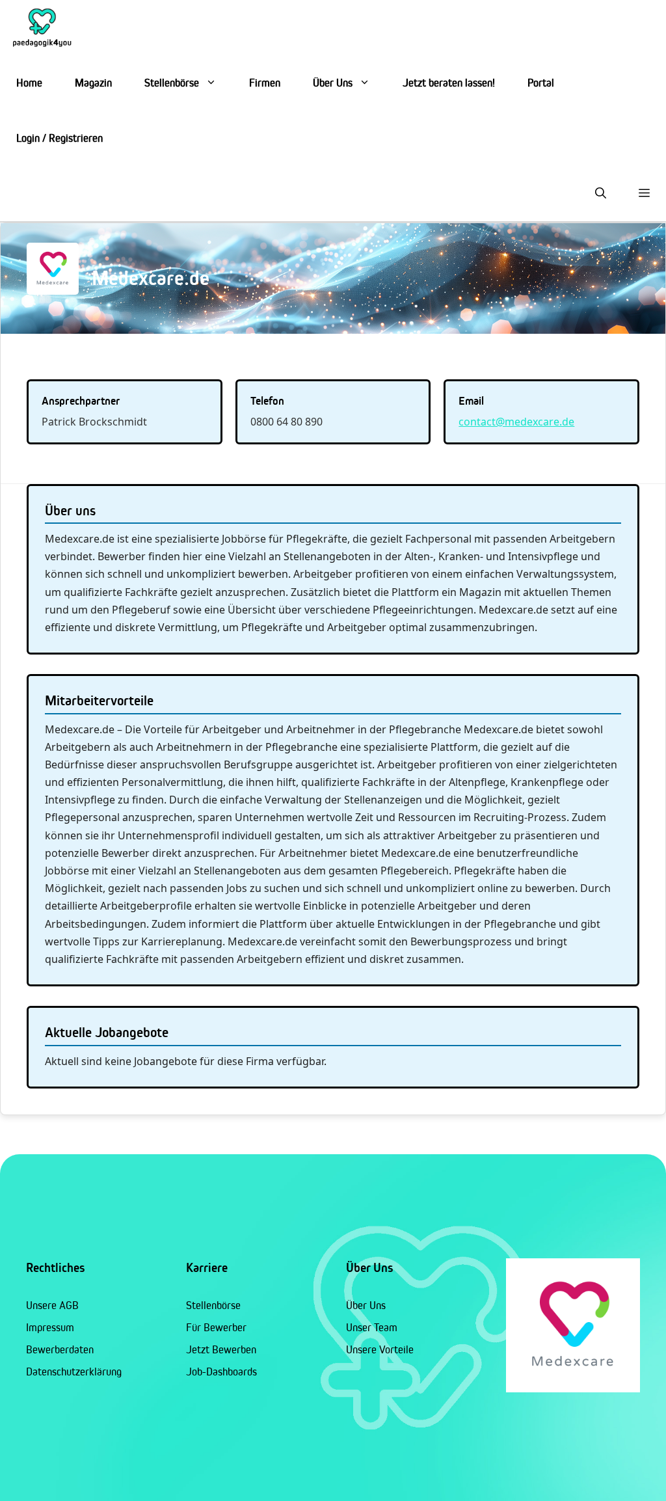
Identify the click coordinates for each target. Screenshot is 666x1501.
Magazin (93, 82)
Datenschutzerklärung (74, 1371)
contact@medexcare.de (516, 421)
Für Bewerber (216, 1327)
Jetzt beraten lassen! (449, 82)
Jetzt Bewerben (221, 1349)
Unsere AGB (52, 1305)
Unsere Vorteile (380, 1349)
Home (29, 82)
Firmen (264, 82)
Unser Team (371, 1327)
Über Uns (333, 82)
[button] (600, 193)
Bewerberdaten (60, 1349)
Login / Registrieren (59, 137)
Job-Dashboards (221, 1371)
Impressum (50, 1327)
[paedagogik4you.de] (42, 27)
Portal (540, 82)
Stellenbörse (171, 82)
